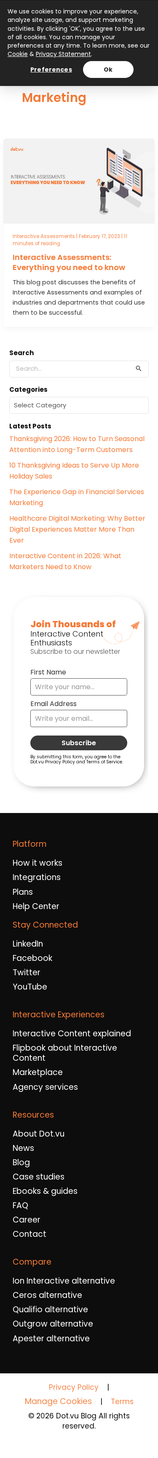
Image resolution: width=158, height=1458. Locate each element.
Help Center (36, 907)
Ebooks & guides (45, 1191)
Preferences (51, 69)
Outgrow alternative (53, 1324)
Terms (122, 1401)
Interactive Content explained (72, 1034)
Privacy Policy (74, 1387)
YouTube (30, 987)
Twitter (26, 973)
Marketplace (38, 1072)
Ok (108, 69)
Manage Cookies (58, 1401)
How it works (37, 863)
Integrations (37, 877)
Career (26, 1220)
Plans (23, 892)
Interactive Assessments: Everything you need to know (69, 262)
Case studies (38, 1177)
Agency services (45, 1087)
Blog (21, 1163)
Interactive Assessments (44, 236)
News (23, 1148)
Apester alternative (51, 1339)
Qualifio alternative (50, 1310)
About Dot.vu (38, 1134)
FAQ (20, 1206)
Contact (29, 1234)
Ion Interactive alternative (64, 1281)
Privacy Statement (63, 54)
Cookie (18, 54)
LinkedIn (28, 944)
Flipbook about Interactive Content (65, 1053)
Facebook (32, 958)
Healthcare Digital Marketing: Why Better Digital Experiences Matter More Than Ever (77, 529)
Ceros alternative (47, 1295)
